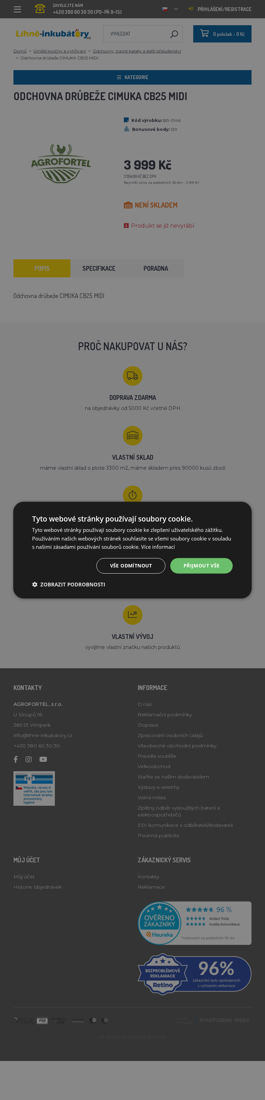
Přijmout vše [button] (202, 565)
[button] (68, 584)
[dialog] (132, 549)
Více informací (158, 546)
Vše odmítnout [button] (131, 565)
